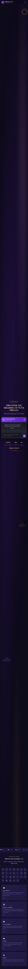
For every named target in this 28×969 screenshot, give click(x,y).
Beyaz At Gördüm (7, 907)
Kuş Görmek (6, 890)
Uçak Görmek (7, 924)
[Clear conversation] (24, 420)
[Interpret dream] (24, 436)
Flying (5, 941)
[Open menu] (25, 2)
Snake (4, 958)
